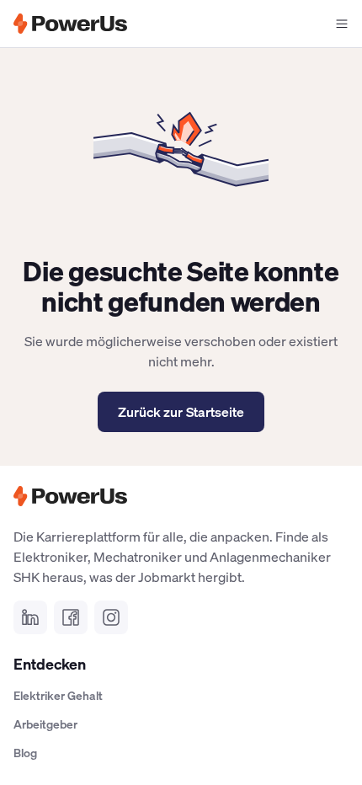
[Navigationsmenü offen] (341, 23)
